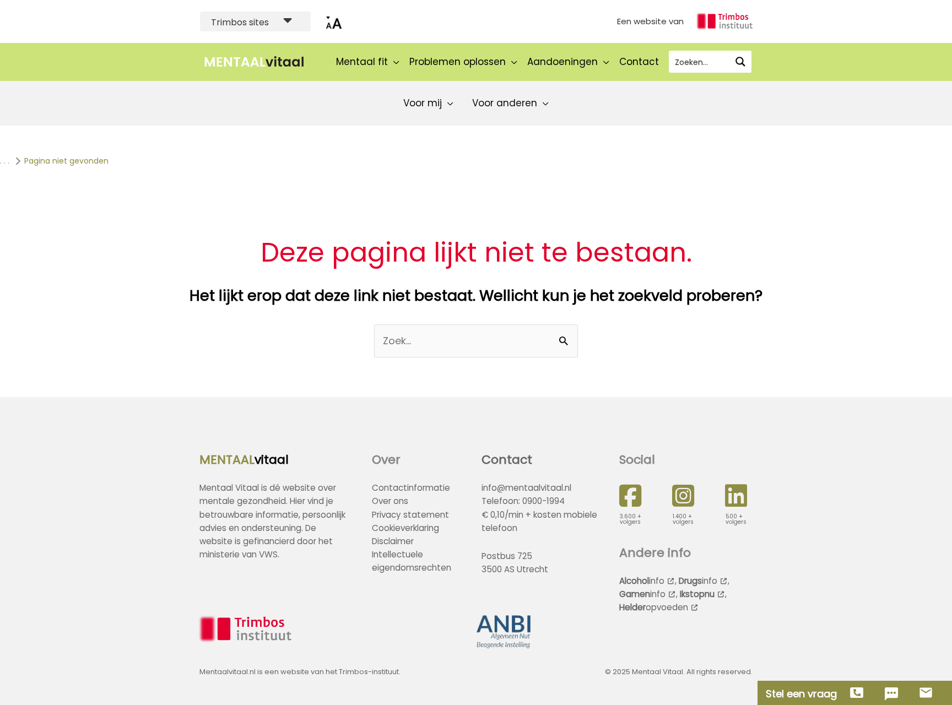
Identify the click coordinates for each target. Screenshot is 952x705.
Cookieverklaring (405, 528)
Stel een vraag (801, 694)
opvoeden (653, 607)
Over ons (390, 501)
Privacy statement (410, 514)
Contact (507, 459)
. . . (4, 160)
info (641, 581)
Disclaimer (393, 541)
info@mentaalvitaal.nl (526, 488)
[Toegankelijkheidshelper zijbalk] (334, 21)
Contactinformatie (411, 488)
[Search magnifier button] (740, 62)
